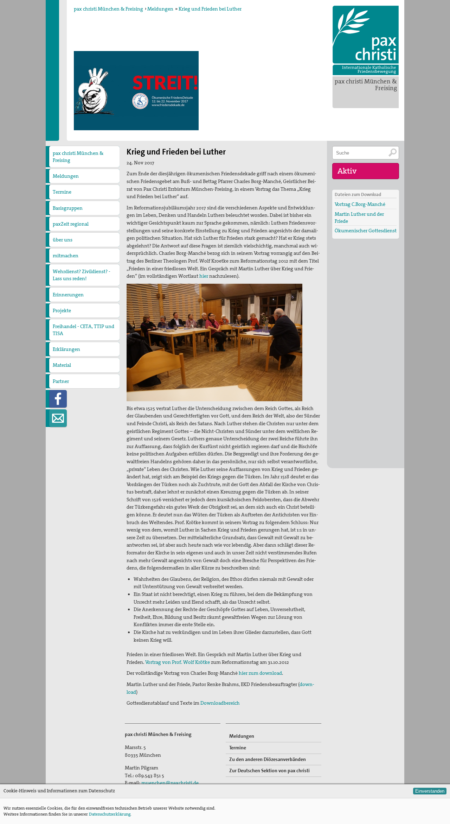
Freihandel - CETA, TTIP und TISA (83, 329)
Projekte (62, 310)
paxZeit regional (71, 224)
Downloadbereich (220, 703)
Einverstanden (429, 791)
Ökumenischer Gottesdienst (366, 230)
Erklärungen (66, 349)
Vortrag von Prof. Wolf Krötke (177, 662)
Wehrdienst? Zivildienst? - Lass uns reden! (81, 275)
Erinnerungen (68, 294)
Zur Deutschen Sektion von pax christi (269, 770)
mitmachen (65, 255)
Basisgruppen (68, 208)
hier (203, 276)
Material (62, 365)
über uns (62, 240)
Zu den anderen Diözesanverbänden (267, 759)
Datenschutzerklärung (109, 814)
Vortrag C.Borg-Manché (360, 204)
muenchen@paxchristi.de (170, 783)
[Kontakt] (58, 418)
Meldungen (160, 9)
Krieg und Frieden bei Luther (210, 9)
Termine (62, 192)
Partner (61, 381)
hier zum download (260, 673)
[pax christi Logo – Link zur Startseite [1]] (365, 40)
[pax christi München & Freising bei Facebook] (58, 399)
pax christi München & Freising (366, 84)
